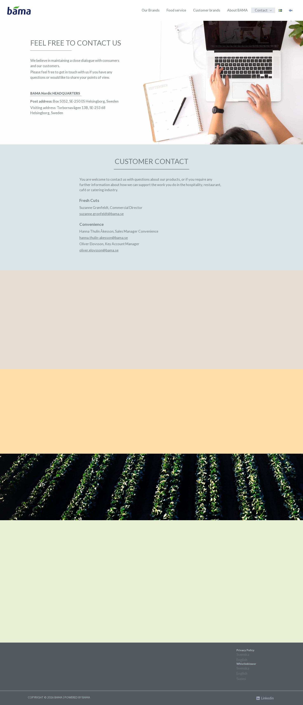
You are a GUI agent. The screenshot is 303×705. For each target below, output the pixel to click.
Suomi (241, 679)
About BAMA (237, 10)
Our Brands (151, 10)
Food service (176, 10)
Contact (261, 10)
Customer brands (206, 10)
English (241, 660)
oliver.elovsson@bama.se (99, 250)
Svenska (242, 654)
